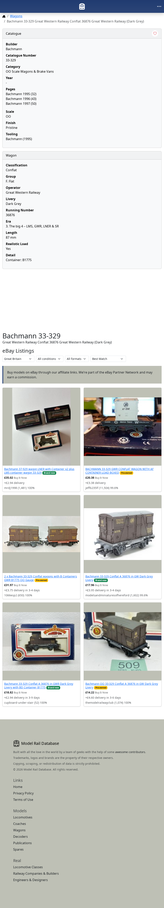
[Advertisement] (82, 300)
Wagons (16, 16)
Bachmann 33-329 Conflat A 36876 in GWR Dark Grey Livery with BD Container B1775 (38, 685)
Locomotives (22, 817)
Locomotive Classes (28, 867)
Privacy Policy (23, 793)
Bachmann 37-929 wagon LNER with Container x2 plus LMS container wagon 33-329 (39, 470)
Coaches (19, 823)
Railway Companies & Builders (36, 873)
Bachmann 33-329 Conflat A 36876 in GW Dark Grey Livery (119, 578)
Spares (18, 849)
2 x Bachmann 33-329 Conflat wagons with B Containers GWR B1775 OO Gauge (40, 578)
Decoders (20, 836)
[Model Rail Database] (82, 6)
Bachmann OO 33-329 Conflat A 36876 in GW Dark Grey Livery (121, 685)
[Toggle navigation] (159, 6)
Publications (22, 843)
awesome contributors (130, 752)
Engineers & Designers (30, 880)
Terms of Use (23, 799)
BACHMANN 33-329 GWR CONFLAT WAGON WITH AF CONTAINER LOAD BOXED (119, 470)
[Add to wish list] (155, 33)
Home (17, 787)
